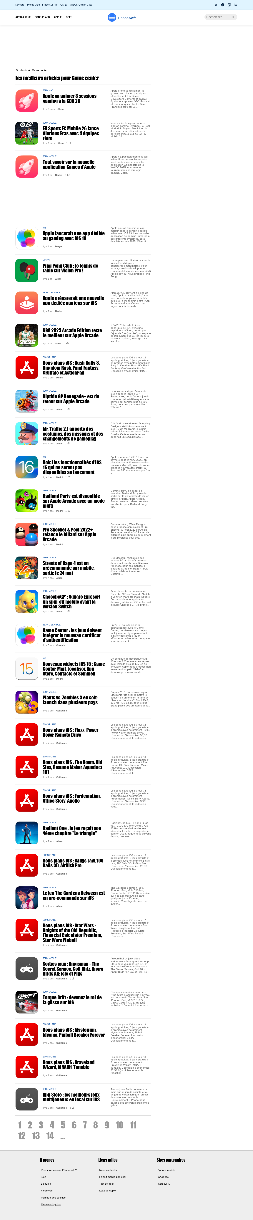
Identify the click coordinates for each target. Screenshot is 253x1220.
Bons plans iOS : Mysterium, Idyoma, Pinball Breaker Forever (74, 1032)
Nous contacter (108, 1169)
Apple (58, 17)
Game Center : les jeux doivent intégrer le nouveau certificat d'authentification (72, 635)
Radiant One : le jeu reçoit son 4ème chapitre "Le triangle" (72, 830)
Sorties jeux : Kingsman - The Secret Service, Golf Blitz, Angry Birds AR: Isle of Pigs (73, 968)
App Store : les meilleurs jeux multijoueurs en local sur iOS (71, 1097)
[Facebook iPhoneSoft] (223, 6)
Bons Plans (42, 17)
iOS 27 (63, 4)
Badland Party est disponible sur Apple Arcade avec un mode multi (74, 500)
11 (133, 1124)
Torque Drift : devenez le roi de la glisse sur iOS (72, 1000)
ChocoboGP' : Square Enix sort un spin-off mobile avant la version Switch (71, 601)
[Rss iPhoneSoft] (236, 6)
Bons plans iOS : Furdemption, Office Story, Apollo (72, 798)
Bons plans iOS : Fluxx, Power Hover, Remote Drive (70, 732)
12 (21, 1135)
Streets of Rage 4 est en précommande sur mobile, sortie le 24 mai (68, 568)
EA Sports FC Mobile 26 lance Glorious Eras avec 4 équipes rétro (71, 133)
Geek (69, 17)
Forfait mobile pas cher (112, 1176)
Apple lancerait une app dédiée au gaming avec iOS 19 (74, 235)
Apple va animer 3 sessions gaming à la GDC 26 (69, 98)
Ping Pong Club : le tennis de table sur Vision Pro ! (70, 268)
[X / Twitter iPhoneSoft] (216, 6)
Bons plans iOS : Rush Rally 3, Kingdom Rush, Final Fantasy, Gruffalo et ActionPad (71, 367)
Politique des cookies (53, 1197)
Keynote (19, 4)
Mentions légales (51, 1204)
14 (50, 1135)
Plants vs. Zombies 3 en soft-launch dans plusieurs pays (70, 700)
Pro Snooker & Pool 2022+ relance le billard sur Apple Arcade (69, 534)
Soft (126, 18)
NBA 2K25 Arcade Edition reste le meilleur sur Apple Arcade (72, 333)
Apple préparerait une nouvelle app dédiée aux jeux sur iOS (73, 300)
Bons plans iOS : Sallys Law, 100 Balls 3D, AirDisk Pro (73, 863)
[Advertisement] (126, 47)
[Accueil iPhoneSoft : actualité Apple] (16, 70)
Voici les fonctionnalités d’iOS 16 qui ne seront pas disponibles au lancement (72, 467)
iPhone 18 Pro (49, 4)
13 (36, 1135)
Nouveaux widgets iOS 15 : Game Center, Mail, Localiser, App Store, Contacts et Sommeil (74, 668)
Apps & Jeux (23, 17)
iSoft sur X (164, 1183)
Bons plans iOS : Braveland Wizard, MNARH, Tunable (69, 1064)
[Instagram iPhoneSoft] (229, 6)
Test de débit (106, 1183)
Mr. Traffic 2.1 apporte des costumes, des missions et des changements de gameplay (73, 433)
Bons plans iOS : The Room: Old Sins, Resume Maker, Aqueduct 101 (72, 767)
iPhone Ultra (33, 4)
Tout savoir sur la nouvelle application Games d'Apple (69, 164)
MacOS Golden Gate (81, 4)
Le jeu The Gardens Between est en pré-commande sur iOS (74, 895)
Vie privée (47, 1190)
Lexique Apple (107, 1190)
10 (119, 1124)
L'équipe (46, 1183)
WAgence (163, 1176)
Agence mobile (166, 1169)
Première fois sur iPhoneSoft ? (59, 1169)
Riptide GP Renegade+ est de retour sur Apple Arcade (71, 399)
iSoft (43, 1176)
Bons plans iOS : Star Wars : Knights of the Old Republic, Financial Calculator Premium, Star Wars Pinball (72, 933)
